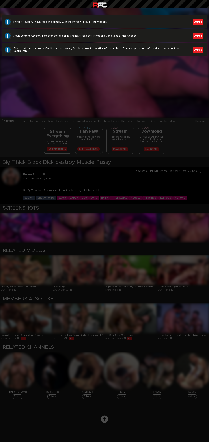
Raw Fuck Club (100, 5)
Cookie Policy (21, 51)
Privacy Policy (80, 22)
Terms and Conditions (105, 36)
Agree (198, 22)
